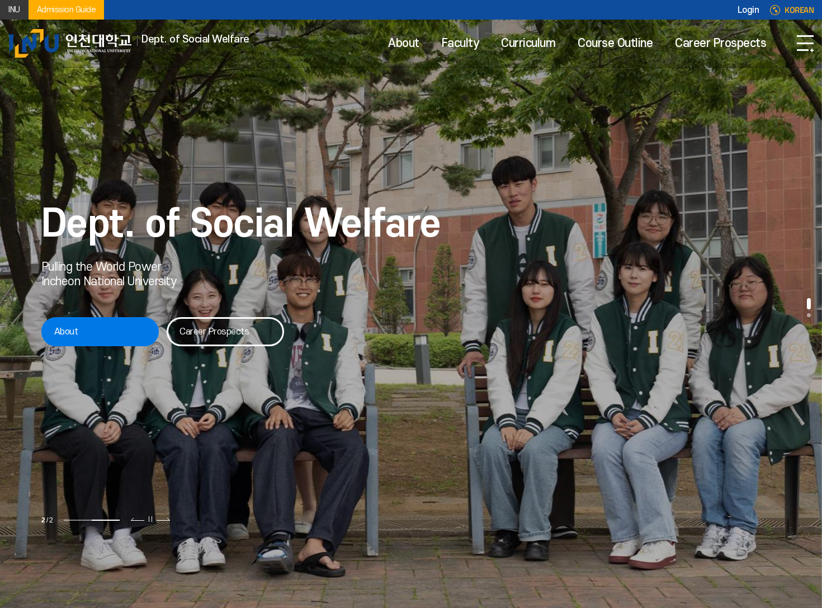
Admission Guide (66, 10)
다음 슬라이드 (163, 519)
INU (14, 10)
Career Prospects (720, 43)
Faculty (460, 43)
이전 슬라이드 (138, 519)
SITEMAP (805, 43)
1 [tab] (78, 520)
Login (748, 10)
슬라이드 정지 (150, 519)
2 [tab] (106, 520)
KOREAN (799, 10)
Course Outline (615, 43)
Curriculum (528, 43)
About (403, 43)
